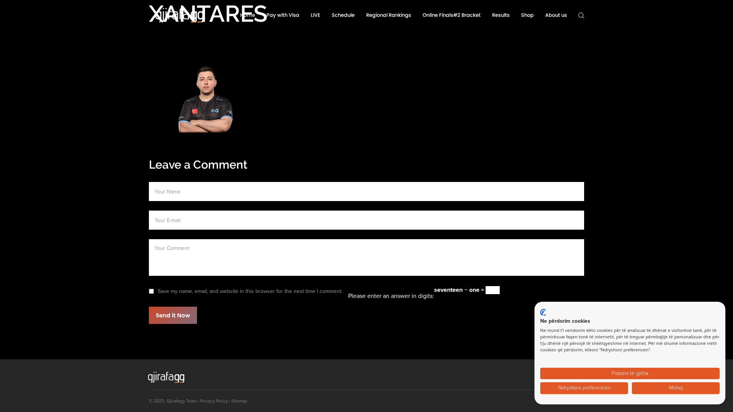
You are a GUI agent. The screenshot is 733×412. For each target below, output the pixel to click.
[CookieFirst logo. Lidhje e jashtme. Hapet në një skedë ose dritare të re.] (543, 312)
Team (191, 401)
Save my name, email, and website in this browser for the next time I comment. (250, 291)
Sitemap (239, 401)
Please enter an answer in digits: (391, 296)
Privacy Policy (214, 401)
